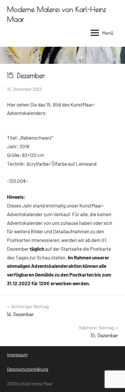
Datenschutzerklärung (27, 369)
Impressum (17, 354)
